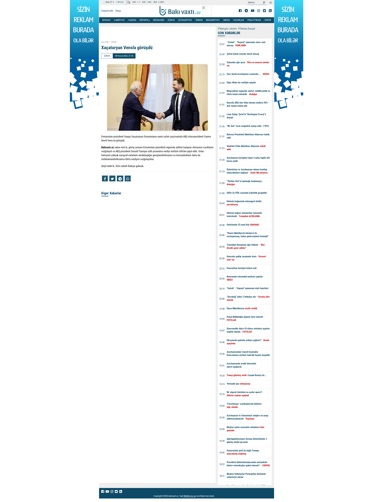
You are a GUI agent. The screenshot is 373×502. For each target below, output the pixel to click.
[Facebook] (240, 11)
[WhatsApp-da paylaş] (127, 178)
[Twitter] (264, 11)
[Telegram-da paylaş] (120, 178)
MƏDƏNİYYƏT (213, 20)
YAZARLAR (238, 20)
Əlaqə (118, 10)
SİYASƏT (106, 20)
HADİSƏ (132, 20)
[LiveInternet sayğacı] (217, 496)
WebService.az (190, 496)
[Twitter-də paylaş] (112, 178)
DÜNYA (171, 20)
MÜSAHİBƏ (158, 20)
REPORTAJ (145, 20)
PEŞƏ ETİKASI (254, 20)
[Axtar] (264, 2)
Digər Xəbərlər (111, 193)
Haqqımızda (107, 10)
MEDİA (226, 20)
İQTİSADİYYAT (185, 20)
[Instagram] (258, 11)
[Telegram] (246, 11)
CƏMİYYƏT (119, 20)
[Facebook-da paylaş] (105, 178)
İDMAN (199, 20)
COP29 (267, 20)
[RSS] (270, 11)
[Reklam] (159, 34)
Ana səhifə (105, 42)
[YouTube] (252, 11)
